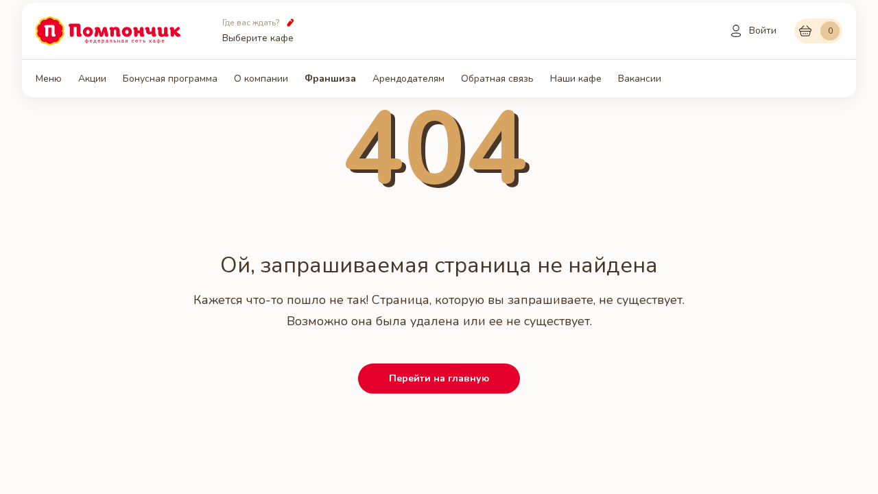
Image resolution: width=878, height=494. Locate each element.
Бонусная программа (170, 79)
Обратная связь (497, 79)
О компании (261, 79)
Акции (92, 79)
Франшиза (330, 79)
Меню (49, 79)
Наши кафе (576, 79)
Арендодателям (408, 79)
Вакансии (639, 79)
